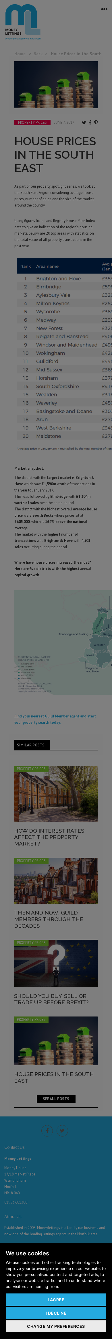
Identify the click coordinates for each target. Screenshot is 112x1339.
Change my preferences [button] (56, 1326)
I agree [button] (56, 1299)
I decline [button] (56, 1313)
